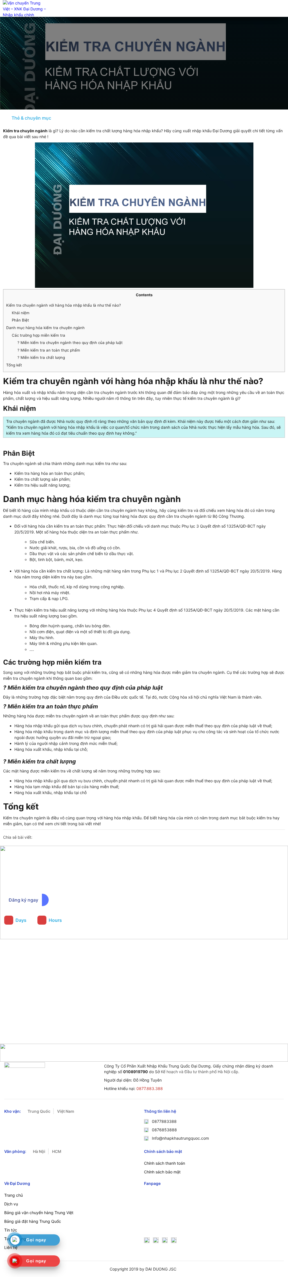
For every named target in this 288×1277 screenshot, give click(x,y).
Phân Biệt (20, 320)
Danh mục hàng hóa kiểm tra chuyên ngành (45, 327)
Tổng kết (14, 365)
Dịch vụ (11, 1203)
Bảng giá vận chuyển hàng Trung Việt (38, 1212)
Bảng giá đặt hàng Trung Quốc (32, 1221)
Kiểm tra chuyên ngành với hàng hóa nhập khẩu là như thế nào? (63, 305)
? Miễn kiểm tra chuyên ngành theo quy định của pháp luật (70, 342)
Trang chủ (13, 1195)
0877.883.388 (149, 1088)
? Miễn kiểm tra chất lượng (41, 357)
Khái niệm (21, 313)
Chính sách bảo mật (162, 1171)
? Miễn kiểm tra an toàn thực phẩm (48, 350)
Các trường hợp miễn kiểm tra (38, 335)
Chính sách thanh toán (164, 1163)
